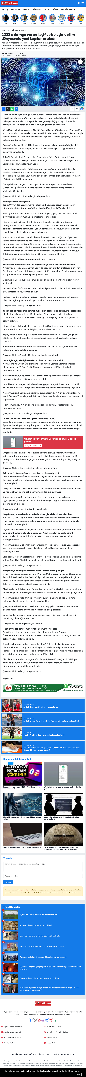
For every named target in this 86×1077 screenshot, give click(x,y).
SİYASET (37, 9)
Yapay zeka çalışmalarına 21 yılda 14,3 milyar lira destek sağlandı (61, 818)
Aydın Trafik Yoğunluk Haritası (57, 1032)
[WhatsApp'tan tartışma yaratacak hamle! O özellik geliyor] (63, 774)
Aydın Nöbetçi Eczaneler (13, 1026)
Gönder (8, 882)
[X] (35, 1020)
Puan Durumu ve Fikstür (13, 1037)
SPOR (46, 9)
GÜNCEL (26, 9)
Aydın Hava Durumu (54, 1026)
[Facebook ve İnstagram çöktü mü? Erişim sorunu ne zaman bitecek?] (22, 774)
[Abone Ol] (82, 108)
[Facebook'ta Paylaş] (3, 109)
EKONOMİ (15, 9)
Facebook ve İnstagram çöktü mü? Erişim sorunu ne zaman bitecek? (21, 788)
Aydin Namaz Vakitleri (12, 1032)
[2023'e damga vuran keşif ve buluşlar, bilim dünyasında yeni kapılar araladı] (43, 82)
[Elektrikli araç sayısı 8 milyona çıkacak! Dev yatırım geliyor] (22, 804)
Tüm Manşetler (52, 1037)
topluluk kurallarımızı (24, 890)
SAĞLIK (54, 9)
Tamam (78, 1074)
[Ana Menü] (83, 3)
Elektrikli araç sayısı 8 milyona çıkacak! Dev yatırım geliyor (22, 818)
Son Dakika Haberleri (11, 1043)
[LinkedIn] (47, 1020)
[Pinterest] (39, 1020)
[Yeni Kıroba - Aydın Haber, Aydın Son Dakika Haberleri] (9, 3)
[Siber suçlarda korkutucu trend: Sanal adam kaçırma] (22, 834)
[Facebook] (30, 1020)
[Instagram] (43, 1020)
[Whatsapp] (55, 1020)
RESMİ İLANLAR (68, 9)
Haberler (5, 30)
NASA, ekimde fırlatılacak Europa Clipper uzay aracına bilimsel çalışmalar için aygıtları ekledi (61, 848)
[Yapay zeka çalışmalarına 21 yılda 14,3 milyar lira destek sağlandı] (63, 804)
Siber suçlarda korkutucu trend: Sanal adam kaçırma (22, 847)
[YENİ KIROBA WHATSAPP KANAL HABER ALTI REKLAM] (43, 687)
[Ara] (79, 3)
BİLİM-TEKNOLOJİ (19, 30)
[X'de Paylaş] (8, 109)
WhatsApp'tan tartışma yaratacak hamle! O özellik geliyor (62, 788)
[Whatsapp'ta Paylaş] (12, 109)
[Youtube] (51, 1020)
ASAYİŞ (5, 9)
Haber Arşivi (51, 1043)
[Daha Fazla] (16, 109)
